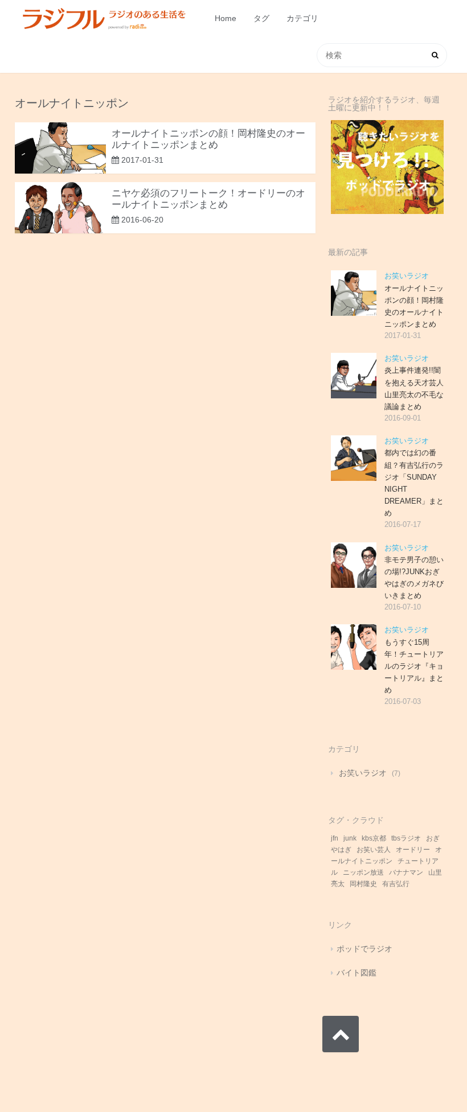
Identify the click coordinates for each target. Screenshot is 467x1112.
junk (350, 838)
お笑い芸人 (374, 850)
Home (225, 18)
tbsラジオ (406, 838)
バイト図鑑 (356, 972)
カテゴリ (302, 18)
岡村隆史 (363, 884)
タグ (261, 18)
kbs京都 (374, 838)
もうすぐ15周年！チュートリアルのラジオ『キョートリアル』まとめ (414, 666)
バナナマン (406, 872)
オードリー (413, 850)
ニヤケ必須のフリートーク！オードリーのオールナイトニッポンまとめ (208, 199)
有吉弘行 (395, 884)
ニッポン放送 (363, 872)
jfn (334, 838)
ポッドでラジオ (364, 948)
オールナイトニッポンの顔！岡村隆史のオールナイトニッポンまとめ (208, 139)
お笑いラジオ (406, 275)
